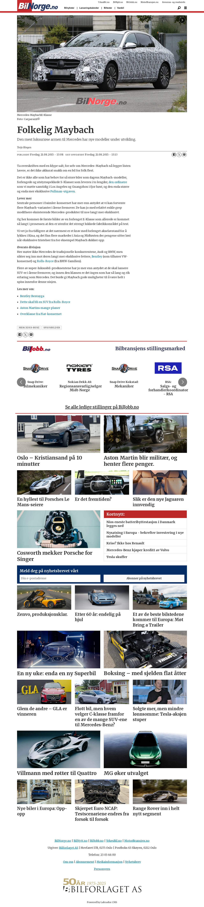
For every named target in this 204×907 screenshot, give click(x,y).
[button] (21, 382)
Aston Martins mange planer (40, 308)
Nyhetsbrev (133, 862)
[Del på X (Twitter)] (179, 154)
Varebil (120, 8)
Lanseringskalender (89, 8)
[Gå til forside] (37, 5)
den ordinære (118, 182)
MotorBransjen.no (149, 2)
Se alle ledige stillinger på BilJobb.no (102, 407)
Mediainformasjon (110, 862)
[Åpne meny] (185, 8)
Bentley (97, 256)
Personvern (102, 869)
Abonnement (85, 862)
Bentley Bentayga (32, 296)
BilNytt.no (118, 2)
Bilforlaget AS (68, 848)
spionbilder (52, 327)
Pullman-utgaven (62, 191)
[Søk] (179, 8)
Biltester (108, 8)
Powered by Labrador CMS (102, 902)
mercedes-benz (29, 327)
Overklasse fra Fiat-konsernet (41, 314)
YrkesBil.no (103, 2)
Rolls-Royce (45, 261)
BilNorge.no (63, 841)
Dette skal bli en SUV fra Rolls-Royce (45, 302)
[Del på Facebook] (174, 154)
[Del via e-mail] (184, 154)
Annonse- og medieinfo (173, 2)
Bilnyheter (69, 8)
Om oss (68, 862)
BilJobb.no (131, 2)
